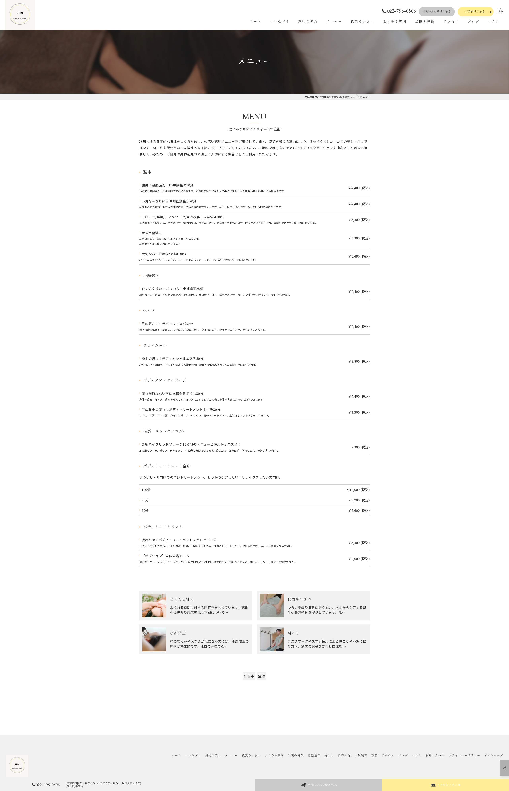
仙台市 (249, 676)
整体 (261, 676)
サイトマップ (493, 755)
